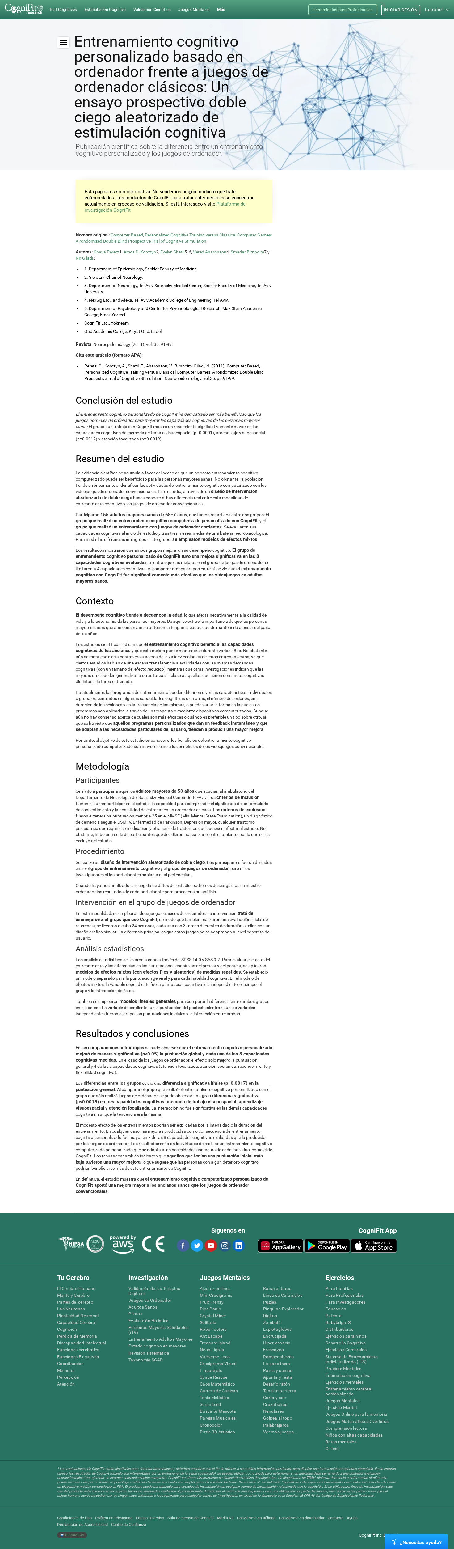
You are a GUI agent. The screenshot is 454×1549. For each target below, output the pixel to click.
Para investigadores (345, 1302)
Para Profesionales (345, 1295)
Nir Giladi (84, 258)
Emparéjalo (211, 1370)
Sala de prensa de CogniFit (190, 1518)
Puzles (269, 1302)
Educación (336, 1308)
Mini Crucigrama (216, 1295)
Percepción (68, 1377)
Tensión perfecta (279, 1390)
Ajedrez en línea (215, 1288)
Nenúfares (273, 1411)
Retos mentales (341, 1441)
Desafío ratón (276, 1383)
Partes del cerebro (75, 1302)
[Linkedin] (238, 1245)
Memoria (66, 1370)
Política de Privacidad (113, 1518)
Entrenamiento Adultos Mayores (160, 1339)
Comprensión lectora (346, 1428)
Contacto (335, 1518)
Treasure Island (215, 1342)
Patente (333, 1315)
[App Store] (374, 1246)
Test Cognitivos (63, 9)
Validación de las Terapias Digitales (154, 1291)
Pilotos (135, 1313)
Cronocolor (211, 1425)
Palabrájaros (276, 1425)
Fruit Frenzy (212, 1302)
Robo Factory (213, 1329)
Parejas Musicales (218, 1417)
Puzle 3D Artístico (217, 1431)
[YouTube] (210, 1245)
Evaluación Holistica (148, 1320)
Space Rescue (213, 1377)
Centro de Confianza (128, 1524)
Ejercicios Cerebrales (346, 1349)
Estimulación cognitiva (348, 1375)
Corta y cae (274, 1397)
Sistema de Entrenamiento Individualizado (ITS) (352, 1359)
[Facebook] (182, 1245)
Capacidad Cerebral (76, 1322)
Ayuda (352, 1518)
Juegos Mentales (342, 1400)
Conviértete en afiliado (256, 1518)
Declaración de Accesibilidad (82, 1524)
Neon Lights (212, 1349)
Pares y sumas (277, 1370)
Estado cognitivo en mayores (157, 1345)
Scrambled (210, 1404)
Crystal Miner (213, 1315)
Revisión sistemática (149, 1353)
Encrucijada (275, 1336)
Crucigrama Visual (218, 1363)
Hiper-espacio (277, 1342)
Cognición (67, 1329)
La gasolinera (276, 1363)
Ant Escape (211, 1336)
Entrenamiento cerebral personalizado (349, 1391)
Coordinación (70, 1363)
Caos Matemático (217, 1383)
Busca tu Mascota (218, 1411)
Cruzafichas (275, 1404)
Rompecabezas (278, 1356)
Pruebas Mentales (343, 1368)
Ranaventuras (277, 1288)
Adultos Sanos (143, 1307)
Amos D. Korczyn (140, 251)
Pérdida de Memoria (77, 1336)
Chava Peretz (106, 251)
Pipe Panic (210, 1308)
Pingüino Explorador (283, 1308)
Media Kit (225, 1518)
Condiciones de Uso (74, 1518)
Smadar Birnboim (247, 251)
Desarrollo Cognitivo (346, 1342)
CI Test (332, 1448)
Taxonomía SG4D (145, 1359)
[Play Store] (327, 1246)
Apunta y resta (277, 1377)
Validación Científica (152, 9)
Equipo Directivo (150, 1518)
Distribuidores (339, 1329)
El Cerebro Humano (76, 1288)
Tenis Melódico (214, 1397)
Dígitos (270, 1315)
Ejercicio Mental (341, 1407)
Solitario (208, 1322)
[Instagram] (224, 1245)
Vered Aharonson (209, 251)
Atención (66, 1383)
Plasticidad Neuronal (78, 1315)
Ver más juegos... (280, 1431)
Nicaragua (74, 1535)
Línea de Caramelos (282, 1295)
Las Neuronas (71, 1308)
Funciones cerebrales (78, 1349)
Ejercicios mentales (345, 1382)
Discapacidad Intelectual (81, 1342)
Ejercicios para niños (346, 1336)
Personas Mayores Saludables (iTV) (158, 1330)
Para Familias (339, 1288)
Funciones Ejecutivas (78, 1356)
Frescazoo (273, 1349)
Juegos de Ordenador (149, 1300)
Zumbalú (272, 1322)
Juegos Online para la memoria (356, 1414)
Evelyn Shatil (172, 251)
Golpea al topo (277, 1417)
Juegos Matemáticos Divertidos (357, 1421)
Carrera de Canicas (219, 1390)
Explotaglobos (277, 1329)
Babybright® (338, 1322)
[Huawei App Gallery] (281, 1246)
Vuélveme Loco (215, 1356)
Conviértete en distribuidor (301, 1518)
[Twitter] (196, 1245)
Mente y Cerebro (73, 1295)
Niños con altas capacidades (354, 1434)
